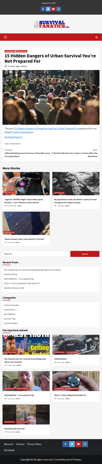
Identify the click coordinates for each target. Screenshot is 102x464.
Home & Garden (11, 305)
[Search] (96, 37)
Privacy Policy (34, 444)
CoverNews (60, 459)
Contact (20, 444)
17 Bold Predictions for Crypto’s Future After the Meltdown (74, 153)
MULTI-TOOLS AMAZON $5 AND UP (22, 283)
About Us (8, 444)
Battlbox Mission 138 (14, 288)
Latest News (10, 51)
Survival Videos (11, 323)
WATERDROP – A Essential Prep (19, 279)
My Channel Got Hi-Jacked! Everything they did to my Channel (32, 269)
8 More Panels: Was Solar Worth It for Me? (24, 239)
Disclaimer (9, 450)
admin (24, 66)
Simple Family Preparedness (19, 132)
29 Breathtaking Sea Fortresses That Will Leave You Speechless (27, 153)
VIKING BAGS (10, 274)
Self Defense (9, 314)
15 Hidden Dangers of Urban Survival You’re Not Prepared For (46, 128)
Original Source (15, 136)
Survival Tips (22, 51)
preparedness (15, 143)
